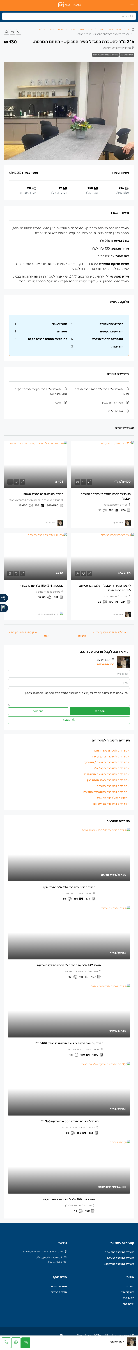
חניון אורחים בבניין (112, 402)
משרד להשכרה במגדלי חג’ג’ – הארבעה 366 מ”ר (69, 1121)
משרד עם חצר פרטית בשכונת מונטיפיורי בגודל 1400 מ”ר (69, 1043)
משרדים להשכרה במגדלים (51, 29)
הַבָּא (46, 635)
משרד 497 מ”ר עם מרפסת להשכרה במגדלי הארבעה (69, 965)
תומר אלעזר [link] (117, 522)
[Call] (4, 598)
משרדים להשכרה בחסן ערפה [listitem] (109, 756)
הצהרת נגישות (59, 1286)
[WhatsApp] (4, 608)
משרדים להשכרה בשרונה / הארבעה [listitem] (105, 762)
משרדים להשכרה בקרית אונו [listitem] (110, 804)
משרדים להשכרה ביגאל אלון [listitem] (110, 768)
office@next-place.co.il (49, 1257)
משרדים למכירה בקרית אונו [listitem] (110, 750)
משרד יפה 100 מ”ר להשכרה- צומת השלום (69, 1199)
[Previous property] (111, 635)
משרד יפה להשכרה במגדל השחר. (43, 494)
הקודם (82, 635)
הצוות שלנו (128, 1298)
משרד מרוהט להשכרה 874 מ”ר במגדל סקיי (69, 887)
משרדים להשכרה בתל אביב (119, 1252)
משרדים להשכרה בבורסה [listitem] (112, 786)
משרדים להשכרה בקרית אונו (119, 1264)
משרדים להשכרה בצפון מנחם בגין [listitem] (107, 780)
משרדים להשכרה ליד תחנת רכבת (105, 55)
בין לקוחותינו (127, 1292)
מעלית (57, 402)
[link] (102, 464)
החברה (130, 1286)
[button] (18, 31)
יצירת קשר (128, 1304)
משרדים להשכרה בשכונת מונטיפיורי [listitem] (105, 774)
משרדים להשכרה (127, 55)
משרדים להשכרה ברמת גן (110, 29)
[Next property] (23, 635)
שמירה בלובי (115, 411)
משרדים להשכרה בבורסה (81, 29)
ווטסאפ (67, 720)
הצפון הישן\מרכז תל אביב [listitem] (112, 798)
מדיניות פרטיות (58, 1292)
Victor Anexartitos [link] (46, 614)
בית (128, 29)
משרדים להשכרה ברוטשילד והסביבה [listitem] (105, 792)
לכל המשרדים (105, 664)
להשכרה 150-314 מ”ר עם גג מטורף (41, 585)
